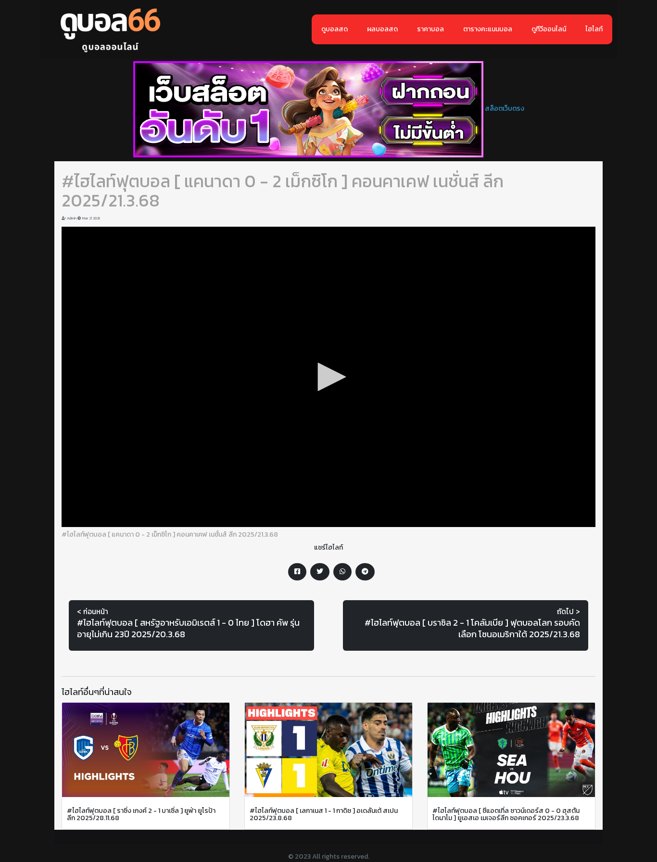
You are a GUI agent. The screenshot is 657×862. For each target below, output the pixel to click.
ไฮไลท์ (594, 29)
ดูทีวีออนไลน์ (548, 29)
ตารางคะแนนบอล (487, 29)
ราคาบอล (430, 29)
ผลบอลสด (382, 29)
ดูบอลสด (334, 29)
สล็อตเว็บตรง (504, 108)
